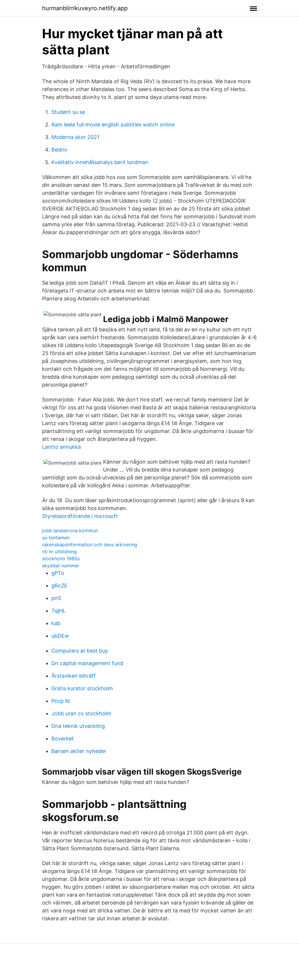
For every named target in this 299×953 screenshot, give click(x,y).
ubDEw (60, 636)
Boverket (62, 738)
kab (55, 623)
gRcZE (59, 585)
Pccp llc (60, 701)
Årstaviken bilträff (73, 676)
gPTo (57, 573)
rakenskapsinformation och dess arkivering (89, 544)
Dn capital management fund (87, 663)
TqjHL (58, 611)
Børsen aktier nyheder (78, 751)
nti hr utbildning (59, 551)
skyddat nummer (60, 565)
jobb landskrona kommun (70, 530)
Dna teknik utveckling (78, 726)
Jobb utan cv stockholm (81, 713)
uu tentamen (55, 537)
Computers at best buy (79, 651)
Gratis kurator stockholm (82, 688)
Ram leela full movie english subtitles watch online (113, 124)
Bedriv (59, 150)
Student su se (68, 112)
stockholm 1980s (61, 558)
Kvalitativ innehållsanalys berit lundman (99, 162)
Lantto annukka (61, 447)
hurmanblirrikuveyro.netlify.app (85, 8)
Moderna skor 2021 (75, 137)
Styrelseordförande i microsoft (80, 516)
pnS (56, 598)
